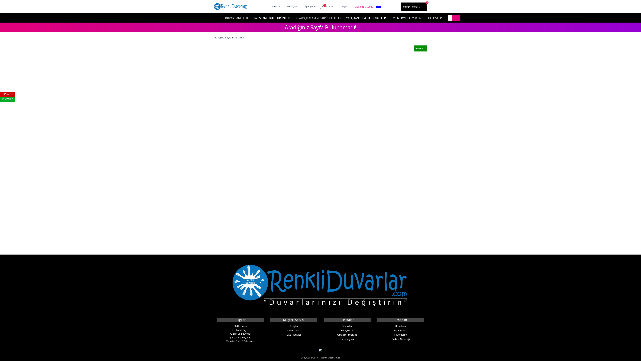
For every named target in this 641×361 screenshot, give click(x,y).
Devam (419, 48)
